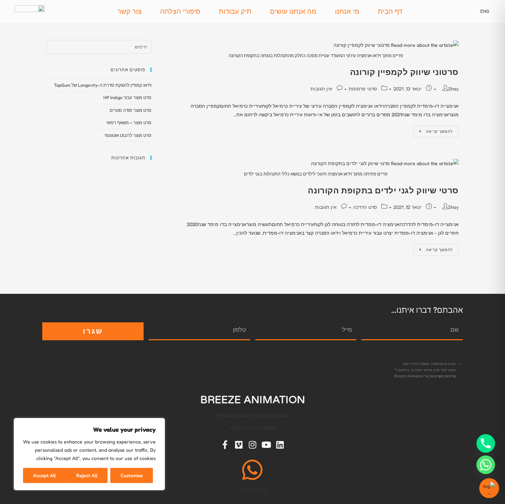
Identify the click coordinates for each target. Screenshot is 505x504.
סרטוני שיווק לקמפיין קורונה (404, 72)
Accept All (44, 475)
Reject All (87, 475)
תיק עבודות (235, 11)
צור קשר (129, 11)
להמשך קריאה (433, 130)
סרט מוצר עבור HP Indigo (127, 97)
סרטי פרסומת (363, 89)
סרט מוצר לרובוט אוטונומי (128, 135)
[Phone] (485, 443)
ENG (484, 11)
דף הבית (390, 11)
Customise (132, 475)
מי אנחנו (347, 11)
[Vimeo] (239, 444)
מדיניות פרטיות (252, 489)
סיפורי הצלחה (180, 11)
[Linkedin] (280, 444)
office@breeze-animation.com (252, 414)
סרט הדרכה (365, 207)
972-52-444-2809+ (252, 427)
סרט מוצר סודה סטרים (131, 110)
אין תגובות (321, 89)
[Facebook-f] (225, 444)
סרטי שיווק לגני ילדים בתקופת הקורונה (383, 190)
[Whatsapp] (485, 464)
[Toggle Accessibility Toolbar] (489, 488)
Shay (453, 89)
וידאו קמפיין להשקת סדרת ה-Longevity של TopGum (103, 85)
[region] (89, 454)
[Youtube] (266, 444)
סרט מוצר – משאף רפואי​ (129, 122)
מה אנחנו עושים (293, 11)
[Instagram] (252, 444)
